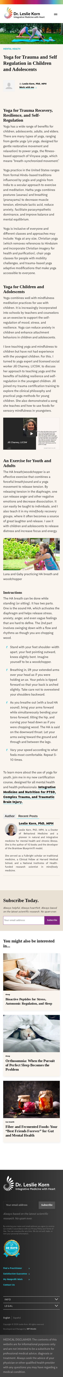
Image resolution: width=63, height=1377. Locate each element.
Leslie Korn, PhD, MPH (36, 823)
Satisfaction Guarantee (15, 1274)
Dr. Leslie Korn (25, 13)
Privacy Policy (36, 1229)
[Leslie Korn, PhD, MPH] (11, 835)
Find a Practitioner (12, 1268)
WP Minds (31, 1329)
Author (10, 816)
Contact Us (9, 1285)
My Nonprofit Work (13, 1279)
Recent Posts (28, 816)
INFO (8, 1299)
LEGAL (9, 1306)
